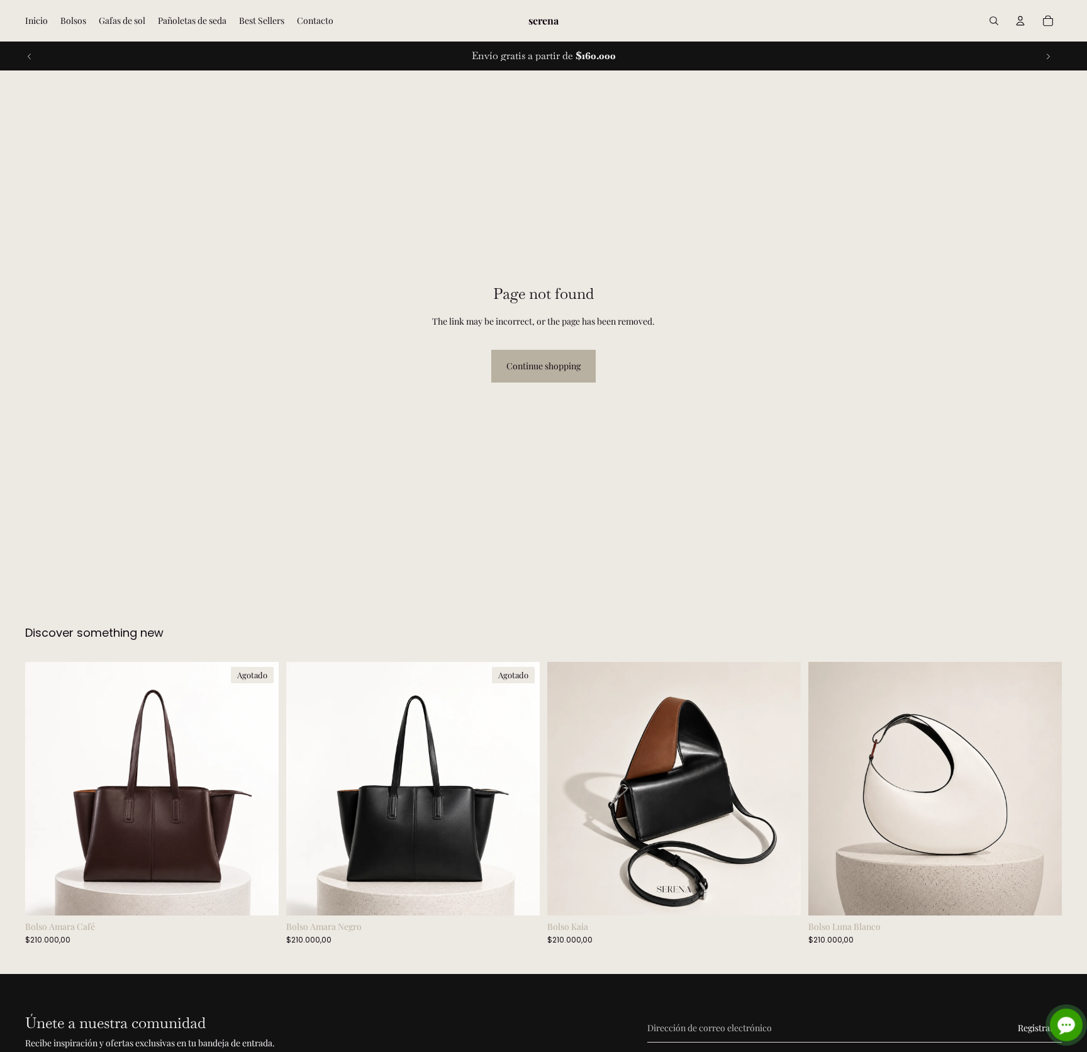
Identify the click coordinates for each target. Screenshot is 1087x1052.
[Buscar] (994, 21)
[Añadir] (781, 896)
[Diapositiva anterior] (29, 56)
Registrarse (1040, 1028)
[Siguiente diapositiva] (1048, 56)
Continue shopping (543, 366)
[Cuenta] (1020, 21)
